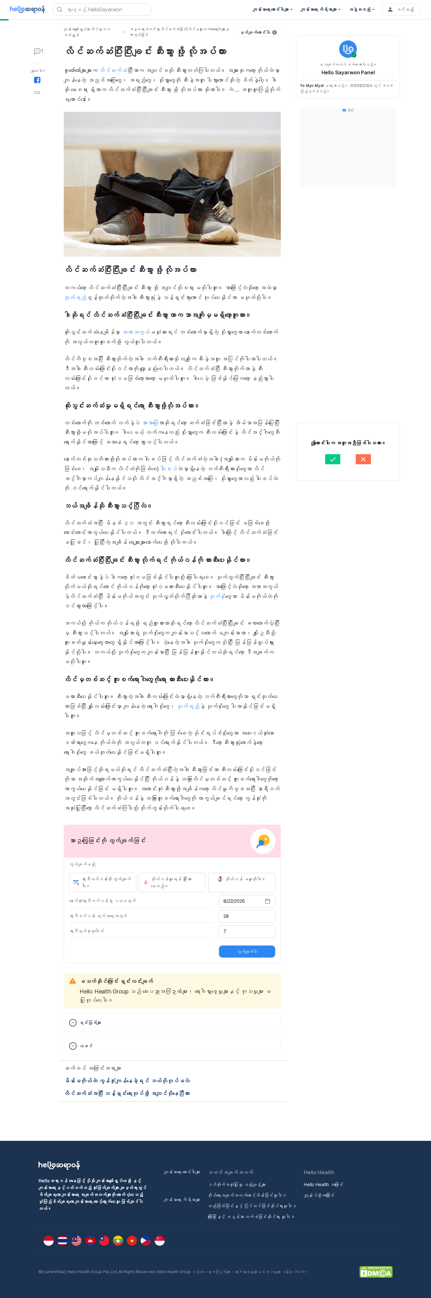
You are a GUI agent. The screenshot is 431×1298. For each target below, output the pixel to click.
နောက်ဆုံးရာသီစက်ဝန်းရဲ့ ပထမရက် (102, 900)
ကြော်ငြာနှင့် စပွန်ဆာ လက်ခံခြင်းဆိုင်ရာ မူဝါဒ (251, 1216)
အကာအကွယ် (135, 332)
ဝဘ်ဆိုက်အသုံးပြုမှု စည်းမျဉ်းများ (237, 1184)
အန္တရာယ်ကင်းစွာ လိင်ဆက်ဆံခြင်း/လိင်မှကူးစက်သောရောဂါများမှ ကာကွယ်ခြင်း (179, 32)
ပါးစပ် (168, 469)
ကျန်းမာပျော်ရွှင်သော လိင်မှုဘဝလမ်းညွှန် (86, 32)
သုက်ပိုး (217, 596)
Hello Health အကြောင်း (323, 1184)
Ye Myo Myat (312, 85)
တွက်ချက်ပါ (247, 951)
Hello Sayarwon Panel (348, 72)
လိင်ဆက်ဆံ (113, 70)
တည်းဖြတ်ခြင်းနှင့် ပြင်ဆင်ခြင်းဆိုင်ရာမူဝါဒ (252, 1206)
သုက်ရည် (75, 297)
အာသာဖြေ (149, 423)
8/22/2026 (234, 901)
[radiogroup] (172, 882)
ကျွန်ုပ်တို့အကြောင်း (319, 1195)
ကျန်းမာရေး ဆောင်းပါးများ (182, 1172)
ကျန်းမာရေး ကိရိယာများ (182, 1199)
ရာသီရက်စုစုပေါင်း (86, 931)
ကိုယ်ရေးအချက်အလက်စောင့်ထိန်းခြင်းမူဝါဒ (247, 1195)
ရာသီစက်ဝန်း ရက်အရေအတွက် (98, 915)
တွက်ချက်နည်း (82, 864)
